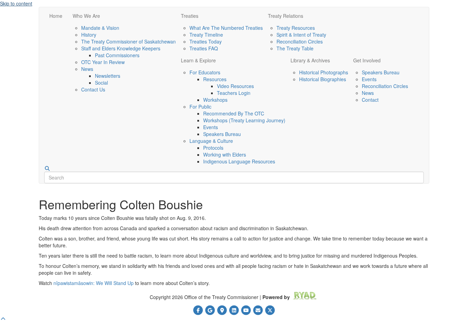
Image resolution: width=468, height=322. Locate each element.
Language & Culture (211, 140)
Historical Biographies (322, 79)
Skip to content (16, 3)
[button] (3, 318)
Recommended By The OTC (233, 113)
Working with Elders (224, 154)
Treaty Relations (285, 15)
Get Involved (367, 60)
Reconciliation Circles (299, 41)
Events (210, 127)
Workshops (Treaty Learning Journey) (244, 120)
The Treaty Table (294, 48)
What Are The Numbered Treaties (226, 27)
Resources (214, 79)
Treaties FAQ (203, 48)
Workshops (215, 99)
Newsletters (107, 75)
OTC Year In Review (103, 62)
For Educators (204, 72)
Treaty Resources (295, 27)
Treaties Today (205, 41)
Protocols (213, 147)
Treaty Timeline (206, 34)
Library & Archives (310, 60)
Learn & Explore (198, 60)
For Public (200, 106)
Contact (370, 99)
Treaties (189, 15)
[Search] (47, 168)
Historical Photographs (323, 72)
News (87, 68)
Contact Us (93, 89)
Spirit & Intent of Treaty (301, 34)
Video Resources (235, 86)
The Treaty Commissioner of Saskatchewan (128, 41)
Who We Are (86, 15)
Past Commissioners (117, 55)
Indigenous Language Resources (239, 161)
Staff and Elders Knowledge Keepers (120, 48)
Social (101, 82)
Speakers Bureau (222, 134)
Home (55, 15)
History (88, 34)
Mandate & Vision (100, 27)
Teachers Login (233, 92)
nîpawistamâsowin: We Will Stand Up (93, 283)
